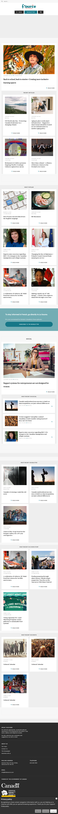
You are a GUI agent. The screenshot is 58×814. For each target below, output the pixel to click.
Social (29, 339)
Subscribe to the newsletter (29, 324)
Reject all (38, 811)
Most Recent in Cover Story (29, 547)
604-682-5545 (33, 763)
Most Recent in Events (29, 635)
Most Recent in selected (29, 462)
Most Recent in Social (29, 396)
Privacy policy (5, 806)
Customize (45, 811)
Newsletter (31, 12)
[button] (19, 12)
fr (41, 12)
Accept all (53, 811)
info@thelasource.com (8, 772)
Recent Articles (29, 92)
